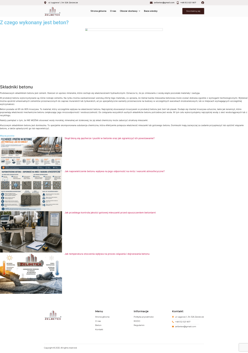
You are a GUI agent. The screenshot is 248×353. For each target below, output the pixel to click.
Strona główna (98, 11)
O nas (113, 11)
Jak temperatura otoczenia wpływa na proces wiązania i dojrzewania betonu (107, 253)
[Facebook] (202, 2)
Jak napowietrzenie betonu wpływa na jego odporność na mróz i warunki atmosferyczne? (115, 171)
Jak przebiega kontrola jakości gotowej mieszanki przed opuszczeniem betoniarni (110, 212)
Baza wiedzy (150, 11)
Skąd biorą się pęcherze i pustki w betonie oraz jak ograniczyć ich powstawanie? (109, 138)
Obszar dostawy (128, 11)
